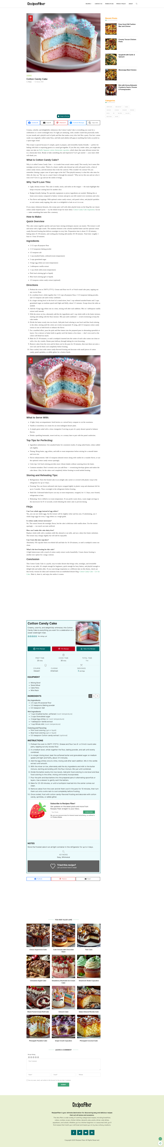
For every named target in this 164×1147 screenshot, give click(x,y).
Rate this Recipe (89, 649)
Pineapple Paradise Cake (38, 1041)
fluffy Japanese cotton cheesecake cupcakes (54, 150)
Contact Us (98, 3)
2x (94, 696)
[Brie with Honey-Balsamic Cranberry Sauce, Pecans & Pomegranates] (111, 90)
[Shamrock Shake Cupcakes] (89, 966)
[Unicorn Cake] (63, 997)
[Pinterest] (91, 1132)
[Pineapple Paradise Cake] (38, 1026)
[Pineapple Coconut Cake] (89, 1026)
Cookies (116, 110)
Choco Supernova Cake (38, 949)
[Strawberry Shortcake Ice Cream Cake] (63, 966)
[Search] (137, 4)
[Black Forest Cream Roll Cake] (38, 997)
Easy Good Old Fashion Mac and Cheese (127, 25)
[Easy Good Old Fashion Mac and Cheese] (111, 29)
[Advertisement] (63, 98)
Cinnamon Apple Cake (38, 980)
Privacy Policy (121, 3)
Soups (116, 116)
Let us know (62, 868)
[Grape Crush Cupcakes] (63, 1026)
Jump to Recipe (64, 116)
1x (90, 696)
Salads (127, 113)
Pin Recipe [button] (65, 649)
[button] (29, 636)
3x (97, 696)
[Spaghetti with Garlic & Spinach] (111, 59)
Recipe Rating (31, 1054)
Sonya (30, 82)
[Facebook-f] (73, 1132)
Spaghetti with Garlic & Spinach (127, 56)
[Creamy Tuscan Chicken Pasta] (111, 44)
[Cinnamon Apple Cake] (38, 966)
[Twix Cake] (89, 935)
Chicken (108, 110)
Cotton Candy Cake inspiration (84, 210)
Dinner (132, 110)
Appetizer (109, 106)
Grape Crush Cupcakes (63, 1041)
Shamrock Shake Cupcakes (89, 980)
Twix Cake (88, 949)
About (131, 3)
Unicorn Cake (63, 1012)
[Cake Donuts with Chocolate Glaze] (63, 935)
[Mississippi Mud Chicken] (111, 74)
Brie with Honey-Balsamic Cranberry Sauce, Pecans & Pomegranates (128, 87)
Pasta (108, 113)
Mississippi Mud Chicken (127, 70)
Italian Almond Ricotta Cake (89, 1012)
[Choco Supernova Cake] (38, 935)
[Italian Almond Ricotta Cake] (89, 997)
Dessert (124, 110)
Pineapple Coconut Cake (89, 1041)
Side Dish (109, 116)
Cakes (126, 106)
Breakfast (118, 106)
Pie (114, 113)
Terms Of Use (109, 3)
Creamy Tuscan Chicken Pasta (127, 40)
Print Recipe (40, 649)
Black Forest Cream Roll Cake (38, 1012)
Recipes (88, 3)
